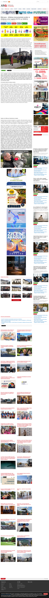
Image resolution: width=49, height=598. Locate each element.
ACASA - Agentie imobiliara (3, 589)
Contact (18, 588)
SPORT (2, 586)
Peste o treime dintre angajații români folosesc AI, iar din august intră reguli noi (40, 179)
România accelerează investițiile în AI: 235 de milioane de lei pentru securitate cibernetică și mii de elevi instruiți (40, 150)
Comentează (3, 70)
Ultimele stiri (3, 583)
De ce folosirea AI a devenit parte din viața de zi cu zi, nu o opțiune (40, 207)
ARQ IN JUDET (3, 587)
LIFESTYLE (11, 587)
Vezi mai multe (46, 578)
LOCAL (10, 583)
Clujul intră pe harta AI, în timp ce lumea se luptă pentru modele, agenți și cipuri (40, 237)
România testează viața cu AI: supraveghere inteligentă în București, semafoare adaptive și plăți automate (40, 298)
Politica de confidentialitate (21, 587)
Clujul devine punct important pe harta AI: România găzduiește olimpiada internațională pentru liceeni (40, 268)
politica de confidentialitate (6, 594)
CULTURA (10, 586)
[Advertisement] (16, 110)
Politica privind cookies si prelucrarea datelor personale (21, 585)
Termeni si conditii (19, 583)
